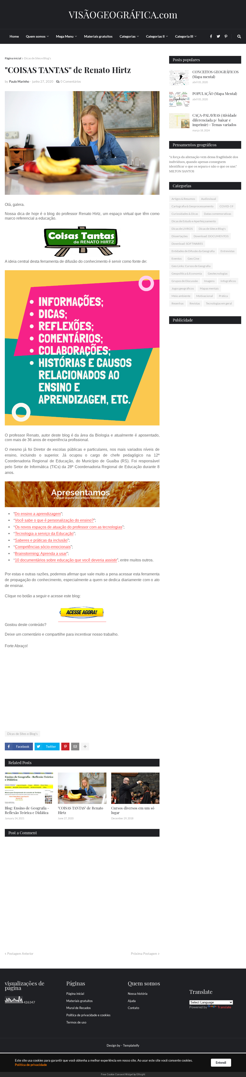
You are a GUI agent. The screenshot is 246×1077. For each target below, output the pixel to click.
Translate (224, 1007)
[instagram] (205, 414)
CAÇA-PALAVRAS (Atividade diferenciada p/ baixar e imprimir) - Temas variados (214, 120)
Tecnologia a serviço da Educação (44, 534)
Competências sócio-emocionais (43, 547)
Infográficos (228, 281)
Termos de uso (76, 1022)
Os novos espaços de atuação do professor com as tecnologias (68, 527)
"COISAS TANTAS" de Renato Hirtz (80, 810)
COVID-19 (226, 206)
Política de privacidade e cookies (88, 1015)
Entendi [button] (221, 1062)
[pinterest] (205, 417)
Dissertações (180, 236)
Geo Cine (193, 258)
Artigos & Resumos (183, 199)
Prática (223, 296)
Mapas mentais (209, 288)
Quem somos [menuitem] (35, 36)
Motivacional (204, 296)
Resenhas (178, 303)
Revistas (195, 303)
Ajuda (132, 1001)
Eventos (177, 258)
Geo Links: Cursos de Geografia (191, 266)
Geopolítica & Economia (187, 273)
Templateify (131, 1045)
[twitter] (205, 412)
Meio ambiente (181, 296)
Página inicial (13, 58)
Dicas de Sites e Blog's (37, 58)
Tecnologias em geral (219, 303)
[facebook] (205, 409)
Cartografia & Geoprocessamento (193, 206)
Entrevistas (227, 251)
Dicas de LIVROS (182, 228)
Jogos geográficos (183, 288)
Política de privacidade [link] (31, 1065)
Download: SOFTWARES (187, 243)
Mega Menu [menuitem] (65, 36)
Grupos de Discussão (185, 281)
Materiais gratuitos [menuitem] (98, 36)
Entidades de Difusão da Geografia (193, 251)
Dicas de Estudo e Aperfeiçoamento (194, 221)
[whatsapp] (205, 407)
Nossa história (138, 994)
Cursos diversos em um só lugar (132, 810)
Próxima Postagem (144, 954)
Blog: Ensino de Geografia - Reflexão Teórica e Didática (27, 810)
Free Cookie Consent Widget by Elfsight (123, 1074)
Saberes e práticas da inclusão (41, 540)
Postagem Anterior (20, 954)
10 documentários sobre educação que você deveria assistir (66, 560)
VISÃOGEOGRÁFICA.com (123, 14)
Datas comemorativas (217, 213)
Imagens (209, 281)
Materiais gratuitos (79, 1001)
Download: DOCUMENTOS (211, 236)
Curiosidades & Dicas (185, 213)
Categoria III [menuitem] (184, 36)
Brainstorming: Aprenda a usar (41, 554)
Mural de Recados (78, 1008)
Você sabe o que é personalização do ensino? (54, 520)
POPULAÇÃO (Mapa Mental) (214, 93)
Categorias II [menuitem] (155, 36)
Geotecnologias (218, 273)
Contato (133, 1008)
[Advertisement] (82, 690)
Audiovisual (208, 199)
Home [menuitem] (14, 36)
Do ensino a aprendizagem (38, 514)
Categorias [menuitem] (127, 36)
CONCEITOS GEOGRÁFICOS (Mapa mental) (215, 74)
